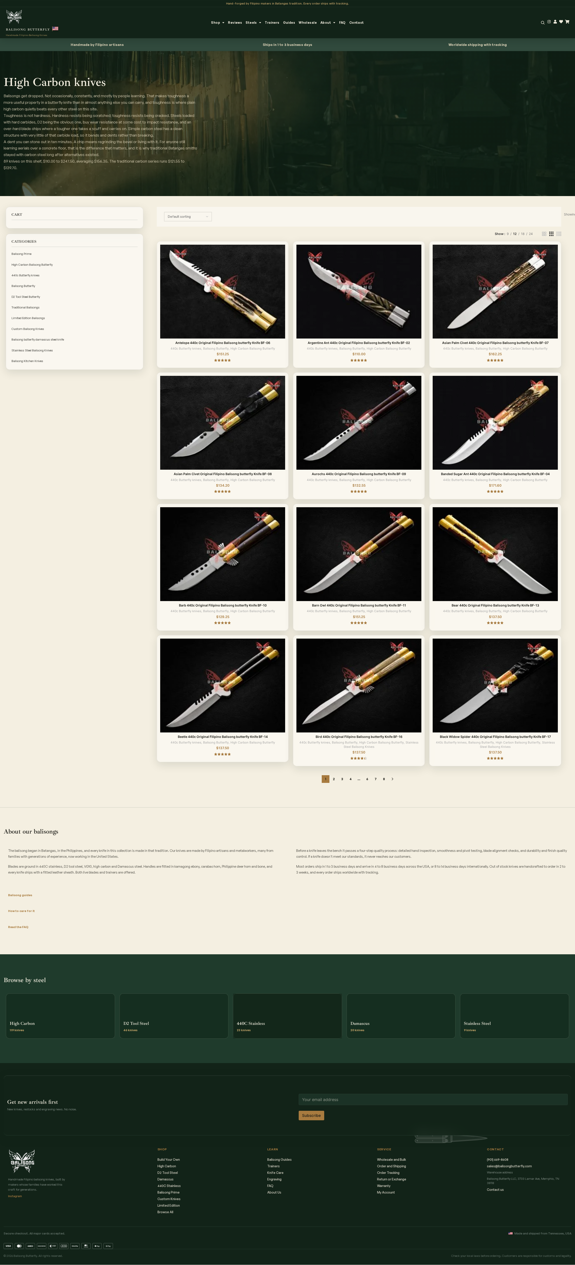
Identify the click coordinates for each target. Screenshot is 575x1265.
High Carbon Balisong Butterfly (32, 264)
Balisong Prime (21, 254)
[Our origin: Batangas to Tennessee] (55, 28)
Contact (356, 22)
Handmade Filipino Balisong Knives (26, 35)
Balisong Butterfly (23, 286)
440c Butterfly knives (26, 275)
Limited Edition (168, 1205)
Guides (289, 22)
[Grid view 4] (558, 234)
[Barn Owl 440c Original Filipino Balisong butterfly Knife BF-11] (358, 554)
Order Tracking (388, 1173)
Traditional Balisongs (26, 307)
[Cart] (567, 22)
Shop (215, 22)
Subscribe (311, 1115)
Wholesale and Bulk (391, 1159)
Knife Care (275, 1173)
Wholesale (308, 22)
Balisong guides (20, 895)
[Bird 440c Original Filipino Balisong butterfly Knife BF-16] (358, 685)
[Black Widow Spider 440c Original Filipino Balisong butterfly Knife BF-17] (495, 685)
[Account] (555, 22)
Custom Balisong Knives (28, 329)
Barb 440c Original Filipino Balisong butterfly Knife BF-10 (223, 605)
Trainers (272, 22)
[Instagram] (549, 22)
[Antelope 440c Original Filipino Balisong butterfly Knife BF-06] (222, 292)
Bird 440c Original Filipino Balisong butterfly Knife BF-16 (359, 737)
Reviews (235, 22)
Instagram (15, 1196)
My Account (386, 1192)
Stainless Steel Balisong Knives (32, 350)
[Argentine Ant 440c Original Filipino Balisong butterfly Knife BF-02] (358, 292)
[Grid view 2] (544, 234)
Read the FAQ (18, 927)
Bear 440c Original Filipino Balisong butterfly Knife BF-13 (495, 605)
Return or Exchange (391, 1179)
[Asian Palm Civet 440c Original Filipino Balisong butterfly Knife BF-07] (495, 292)
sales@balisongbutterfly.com (509, 1166)
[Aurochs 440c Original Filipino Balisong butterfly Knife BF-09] (358, 423)
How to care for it (21, 911)
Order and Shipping (391, 1166)
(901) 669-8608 (497, 1159)
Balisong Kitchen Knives (27, 361)
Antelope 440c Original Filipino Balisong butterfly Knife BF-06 (222, 343)
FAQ (342, 22)
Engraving (274, 1179)
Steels (251, 22)
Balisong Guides (279, 1159)
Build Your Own (168, 1159)
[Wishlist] (561, 22)
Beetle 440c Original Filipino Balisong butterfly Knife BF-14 (223, 737)
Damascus (165, 1179)
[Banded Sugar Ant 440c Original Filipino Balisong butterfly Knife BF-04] (495, 423)
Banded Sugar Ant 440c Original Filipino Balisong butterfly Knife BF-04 (495, 474)
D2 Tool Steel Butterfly (26, 296)
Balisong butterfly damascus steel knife (38, 339)
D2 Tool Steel (167, 1173)
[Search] (542, 22)
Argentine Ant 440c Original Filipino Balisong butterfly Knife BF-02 (359, 343)
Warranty (383, 1186)
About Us (274, 1192)
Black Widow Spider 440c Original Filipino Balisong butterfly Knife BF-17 (495, 737)
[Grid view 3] (551, 234)
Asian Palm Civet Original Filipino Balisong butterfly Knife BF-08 (223, 474)
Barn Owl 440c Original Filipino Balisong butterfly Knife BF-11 (359, 605)
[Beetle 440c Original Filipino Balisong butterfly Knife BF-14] (222, 685)
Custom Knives (169, 1199)
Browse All (165, 1212)
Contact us (495, 1190)
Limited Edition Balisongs (28, 318)
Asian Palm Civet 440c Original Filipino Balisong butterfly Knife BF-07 (495, 343)
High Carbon (166, 1166)
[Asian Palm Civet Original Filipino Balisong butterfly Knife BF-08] (222, 423)
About (325, 22)
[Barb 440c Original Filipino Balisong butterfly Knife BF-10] (222, 554)
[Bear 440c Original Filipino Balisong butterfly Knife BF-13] (495, 554)
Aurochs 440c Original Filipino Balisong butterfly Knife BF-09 (359, 474)
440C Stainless (169, 1186)
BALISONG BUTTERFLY (28, 29)
